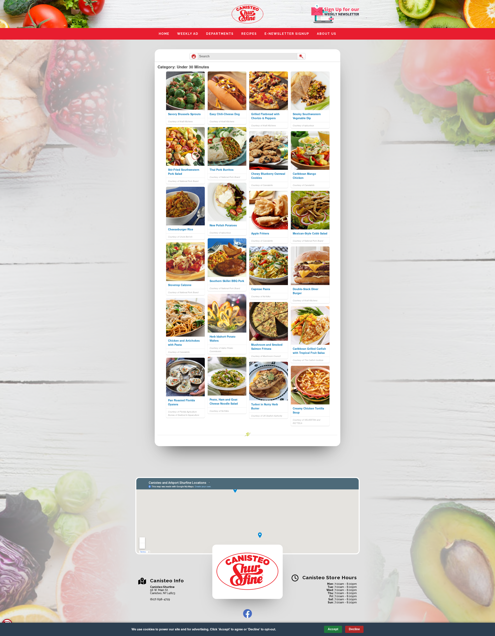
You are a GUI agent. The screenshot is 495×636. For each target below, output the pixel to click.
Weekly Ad (187, 34)
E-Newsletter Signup (287, 34)
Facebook (247, 613)
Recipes (249, 34)
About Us (326, 34)
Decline (354, 629)
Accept (333, 629)
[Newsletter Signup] (335, 14)
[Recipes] (193, 56)
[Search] (301, 56)
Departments (220, 34)
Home (164, 34)
